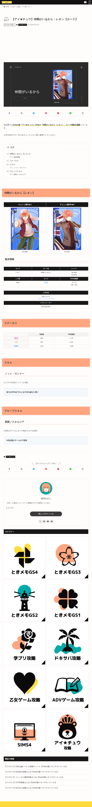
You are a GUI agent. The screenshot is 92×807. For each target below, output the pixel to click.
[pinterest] (44, 521)
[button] (9, 113)
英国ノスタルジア (20, 174)
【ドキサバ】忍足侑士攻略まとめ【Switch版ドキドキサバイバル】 (31, 772)
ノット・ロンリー (20, 168)
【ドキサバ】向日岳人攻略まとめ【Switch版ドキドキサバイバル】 (31, 788)
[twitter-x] (40, 521)
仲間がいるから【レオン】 (20, 154)
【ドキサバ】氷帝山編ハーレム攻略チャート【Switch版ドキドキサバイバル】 (36, 766)
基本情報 (17, 157)
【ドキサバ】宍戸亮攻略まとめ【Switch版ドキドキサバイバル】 (31, 782)
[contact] (51, 521)
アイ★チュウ (22, 24)
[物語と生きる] (7, 2)
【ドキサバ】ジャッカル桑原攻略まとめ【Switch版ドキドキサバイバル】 (34, 777)
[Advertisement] (46, 42)
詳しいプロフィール (46, 514)
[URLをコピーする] (82, 113)
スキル (12, 164)
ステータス (14, 161)
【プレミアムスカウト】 (46, 299)
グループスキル (16, 171)
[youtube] (47, 521)
